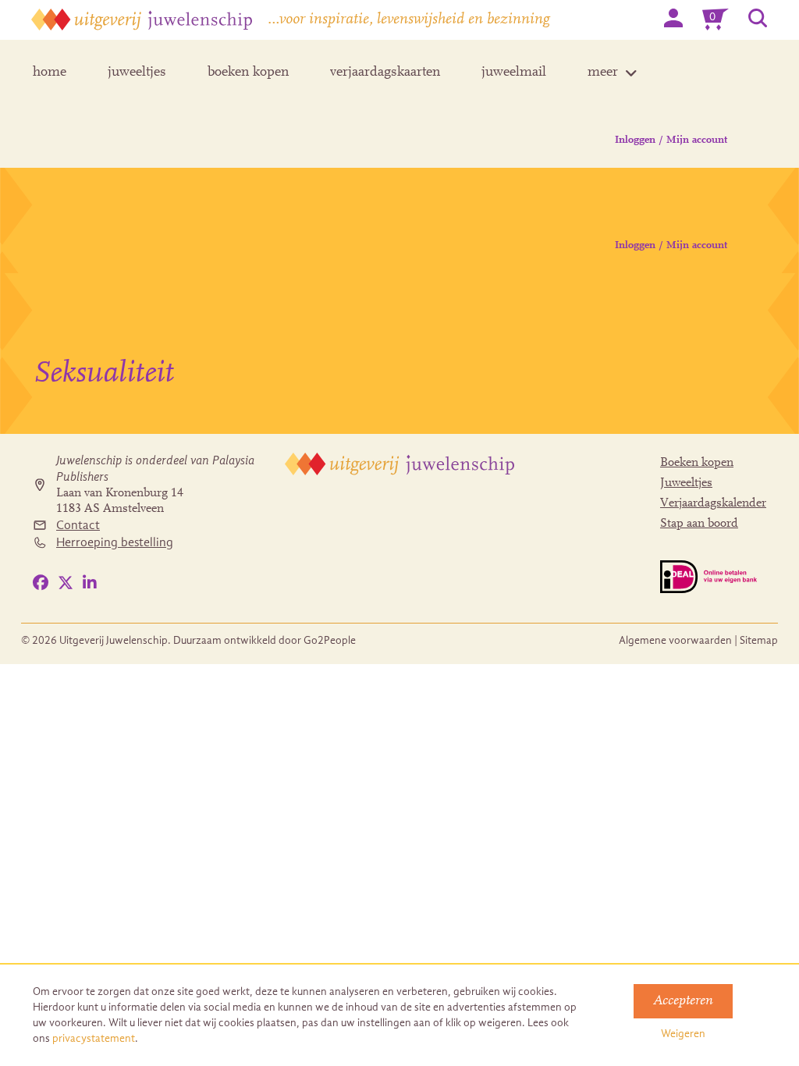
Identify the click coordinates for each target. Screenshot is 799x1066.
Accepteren (683, 1001)
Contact (78, 525)
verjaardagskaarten (385, 73)
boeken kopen (248, 73)
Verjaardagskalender (713, 503)
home (49, 73)
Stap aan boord (699, 523)
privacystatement (93, 1038)
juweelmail (513, 73)
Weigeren (683, 1033)
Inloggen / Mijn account (671, 140)
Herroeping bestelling (114, 542)
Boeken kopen (696, 463)
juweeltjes (137, 73)
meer (603, 73)
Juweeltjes (686, 483)
